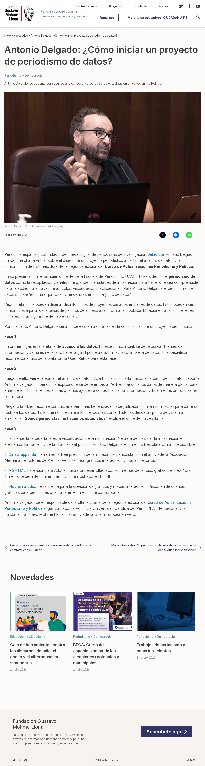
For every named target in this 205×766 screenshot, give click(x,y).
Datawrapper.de (22, 454)
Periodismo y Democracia (23, 75)
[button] (198, 18)
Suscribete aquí (165, 732)
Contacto (141, 6)
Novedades (21, 35)
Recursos (107, 18)
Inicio (7, 35)
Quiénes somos (86, 6)
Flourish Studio (22, 486)
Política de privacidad (107, 760)
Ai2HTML (17, 470)
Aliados (164, 6)
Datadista (155, 254)
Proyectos (116, 6)
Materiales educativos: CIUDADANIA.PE (157, 18)
